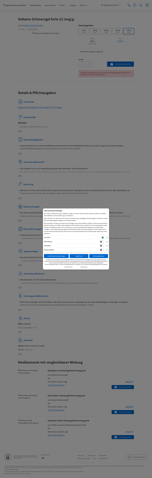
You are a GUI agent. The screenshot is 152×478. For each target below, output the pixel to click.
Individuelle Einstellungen (56, 256)
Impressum (83, 267)
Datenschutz (68, 267)
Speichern (79, 256)
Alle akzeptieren (98, 256)
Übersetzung (48, 241)
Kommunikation (49, 250)
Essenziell (47, 237)
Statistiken (47, 246)
